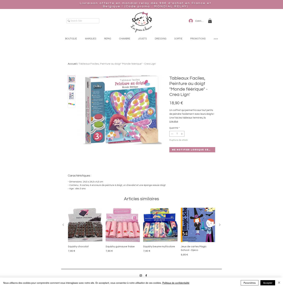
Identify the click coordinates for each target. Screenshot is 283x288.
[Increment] (182, 134)
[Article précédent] (63, 225)
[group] (141, 234)
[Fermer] (279, 282)
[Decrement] (172, 134)
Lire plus (173, 121)
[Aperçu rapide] (85, 225)
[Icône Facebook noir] (146, 275)
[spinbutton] (177, 134)
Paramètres (250, 282)
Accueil (72, 63)
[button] (210, 20)
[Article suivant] (220, 225)
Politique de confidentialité (175, 282)
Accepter (267, 282)
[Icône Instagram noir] (140, 275)
